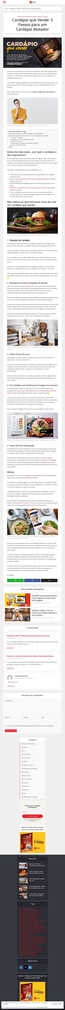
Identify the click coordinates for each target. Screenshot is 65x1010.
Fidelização (23, 927)
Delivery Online (24, 921)
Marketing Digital (25, 934)
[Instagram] (26, 967)
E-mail (25, 717)
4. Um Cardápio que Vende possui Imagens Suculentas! (25, 143)
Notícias (22, 942)
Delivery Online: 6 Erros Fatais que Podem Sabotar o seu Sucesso (44, 612)
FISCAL (31, 927)
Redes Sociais (33, 944)
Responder (10, 648)
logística (27, 932)
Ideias (28, 929)
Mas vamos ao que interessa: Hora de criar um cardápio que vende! (28, 136)
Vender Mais (23, 954)
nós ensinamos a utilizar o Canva (23, 503)
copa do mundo (24, 919)
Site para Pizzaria (25, 949)
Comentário (8, 701)
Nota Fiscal (41, 939)
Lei (21, 932)
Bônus (10, 147)
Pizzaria (30, 942)
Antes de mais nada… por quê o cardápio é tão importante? (26, 133)
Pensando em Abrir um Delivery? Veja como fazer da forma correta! (28, 636)
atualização (33, 911)
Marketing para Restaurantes (26, 16)
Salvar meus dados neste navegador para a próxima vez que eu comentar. (30, 726)
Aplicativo (33, 909)
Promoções (23, 944)
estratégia (49, 364)
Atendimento (24, 911)
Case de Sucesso (25, 916)
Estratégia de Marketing (37, 921)
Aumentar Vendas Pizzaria (27, 914)
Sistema (37, 947)
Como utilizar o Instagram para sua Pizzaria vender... (36, 894)
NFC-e (33, 939)
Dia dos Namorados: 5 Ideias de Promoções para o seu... (37, 887)
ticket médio (23, 952)
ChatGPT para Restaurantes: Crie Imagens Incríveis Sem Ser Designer (44, 598)
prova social (30, 286)
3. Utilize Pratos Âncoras (17, 141)
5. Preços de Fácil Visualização (18, 145)
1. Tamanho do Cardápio (17, 137)
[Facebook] (21, 967)
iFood (34, 929)
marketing (34, 932)
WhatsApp (32, 954)
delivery (34, 919)
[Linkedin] (30, 967)
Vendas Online (34, 952)
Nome (7, 717)
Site (43, 717)
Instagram (41, 929)
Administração (24, 909)
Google (22, 929)
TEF (41, 949)
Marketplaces (40, 937)
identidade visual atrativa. (29, 478)
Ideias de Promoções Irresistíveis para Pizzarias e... (37, 864)
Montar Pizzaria (42, 16)
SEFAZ (31, 947)
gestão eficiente (40, 927)
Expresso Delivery (25, 924)
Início (6, 8)
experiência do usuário (48, 462)
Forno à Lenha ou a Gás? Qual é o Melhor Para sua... (36, 872)
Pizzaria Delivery (38, 942)
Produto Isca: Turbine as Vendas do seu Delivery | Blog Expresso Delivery (30, 656)
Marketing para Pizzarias (27, 937)
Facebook (35, 924)
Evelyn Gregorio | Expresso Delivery (51, 34)
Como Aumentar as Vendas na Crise (36, 879)
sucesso (34, 949)
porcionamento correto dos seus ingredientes (31, 179)
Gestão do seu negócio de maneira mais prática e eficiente (28, 188)
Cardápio (11, 575)
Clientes (34, 916)
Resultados (23, 947)
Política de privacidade (41, 1007)
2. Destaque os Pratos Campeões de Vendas (22, 139)
